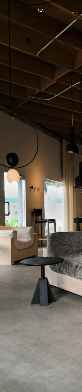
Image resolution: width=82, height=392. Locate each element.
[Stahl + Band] (41, 11)
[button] (79, 196)
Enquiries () (75, 12)
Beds (3, 12)
